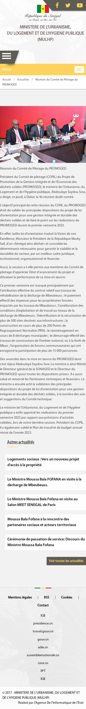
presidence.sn (43, 623)
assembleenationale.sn (43, 655)
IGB (43, 616)
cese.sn (43, 663)
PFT (43, 671)
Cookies (66, 597)
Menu (6, 57)
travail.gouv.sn (43, 631)
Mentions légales (20, 597)
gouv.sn (43, 639)
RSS (46, 597)
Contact (43, 605)
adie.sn (43, 647)
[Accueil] (43, 13)
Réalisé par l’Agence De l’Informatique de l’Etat (51, 703)
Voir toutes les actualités (66, 561)
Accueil (6, 79)
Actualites (23, 79)
